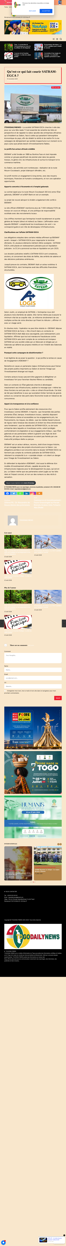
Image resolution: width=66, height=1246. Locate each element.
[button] (58, 844)
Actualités (12, 869)
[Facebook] (7, 493)
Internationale (19, 869)
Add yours (31, 645)
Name (6, 666)
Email (6, 674)
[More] (39, 493)
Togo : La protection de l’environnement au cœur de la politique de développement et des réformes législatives (22, 47)
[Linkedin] (27, 493)
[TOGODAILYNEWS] (13, 520)
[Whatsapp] (20, 493)
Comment (7, 651)
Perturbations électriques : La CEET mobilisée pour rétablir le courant (53, 46)
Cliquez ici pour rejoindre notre (20, 483)
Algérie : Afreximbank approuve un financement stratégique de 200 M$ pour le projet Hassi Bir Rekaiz (50, 871)
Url (5, 682)
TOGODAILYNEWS (12, 80)
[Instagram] (33, 493)
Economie (47, 867)
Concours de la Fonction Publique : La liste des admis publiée (22, 54)
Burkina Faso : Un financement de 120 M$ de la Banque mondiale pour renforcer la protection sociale (20, 873)
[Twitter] (14, 493)
